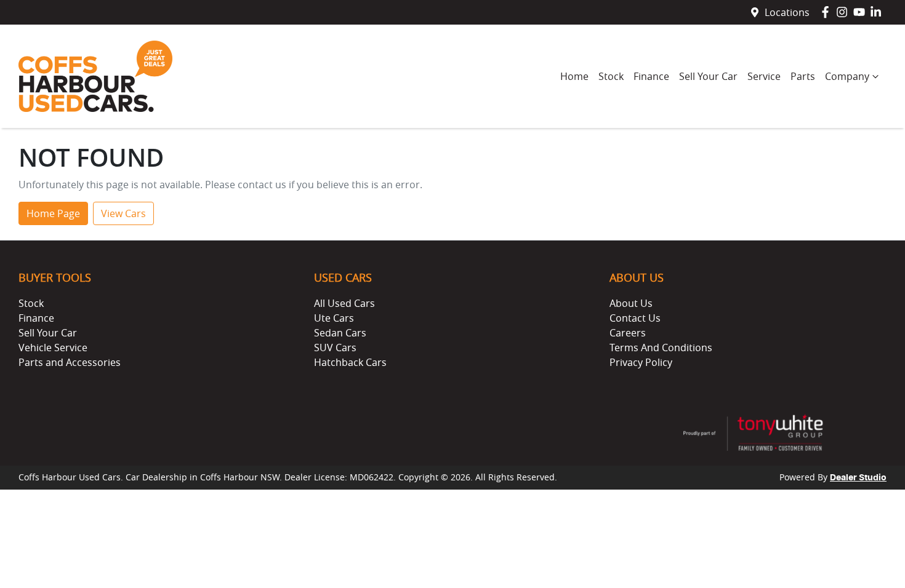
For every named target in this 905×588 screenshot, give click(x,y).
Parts (802, 76)
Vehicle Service (52, 347)
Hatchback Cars (350, 362)
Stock (611, 76)
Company (847, 76)
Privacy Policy (640, 362)
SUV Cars (335, 347)
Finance (651, 76)
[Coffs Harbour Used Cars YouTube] (861, 12)
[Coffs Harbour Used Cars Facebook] (827, 12)
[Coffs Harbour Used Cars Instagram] (844, 12)
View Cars (123, 213)
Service (764, 76)
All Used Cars (344, 303)
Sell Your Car (708, 76)
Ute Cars (334, 318)
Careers (627, 333)
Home (574, 76)
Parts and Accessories (69, 362)
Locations (787, 12)
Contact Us (635, 318)
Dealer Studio (858, 478)
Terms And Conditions (660, 347)
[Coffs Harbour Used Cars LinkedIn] (878, 12)
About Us (631, 303)
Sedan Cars (340, 333)
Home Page (53, 213)
